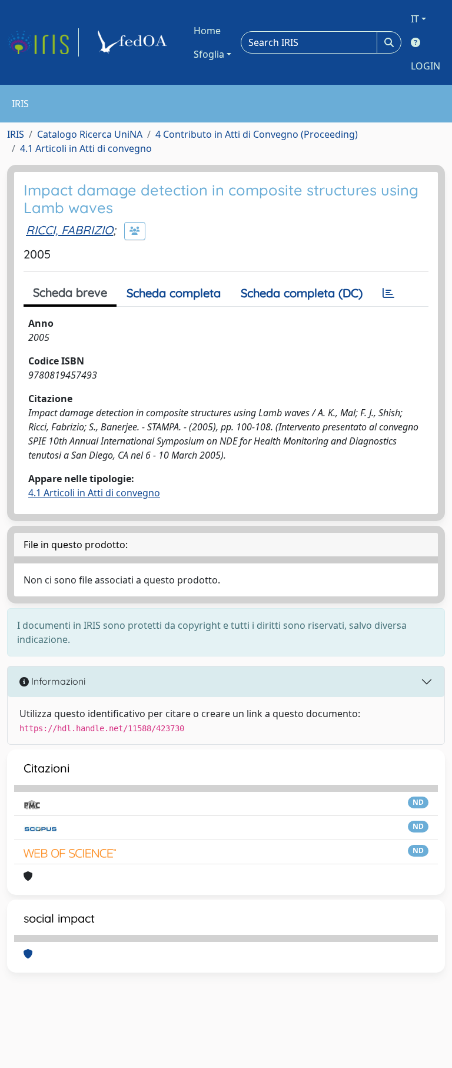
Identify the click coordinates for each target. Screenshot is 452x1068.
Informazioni (57, 681)
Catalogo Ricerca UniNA (89, 134)
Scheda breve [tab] (70, 292)
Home (207, 30)
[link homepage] (43, 42)
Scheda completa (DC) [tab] (302, 293)
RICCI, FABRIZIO (69, 230)
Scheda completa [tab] (174, 293)
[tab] (388, 293)
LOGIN (425, 65)
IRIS (15, 134)
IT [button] (415, 18)
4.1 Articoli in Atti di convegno (86, 148)
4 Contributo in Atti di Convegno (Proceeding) (256, 134)
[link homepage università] (134, 42)
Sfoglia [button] (209, 54)
